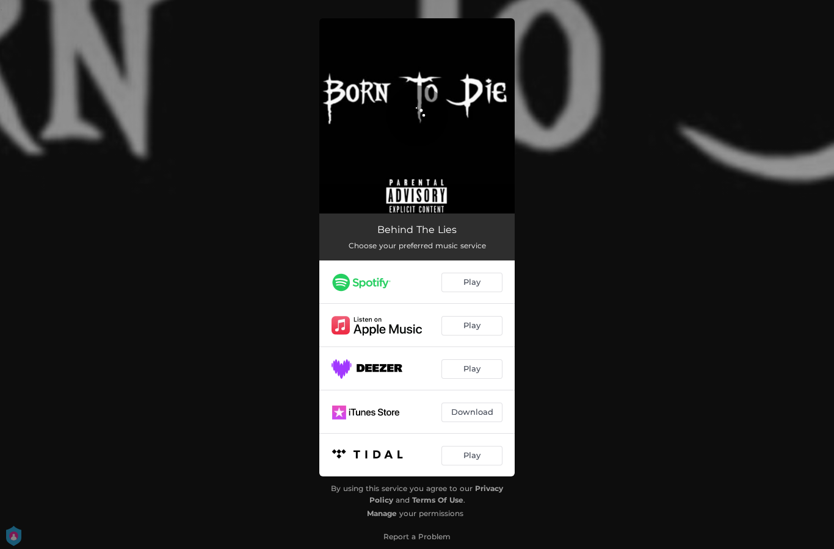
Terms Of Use (437, 499)
